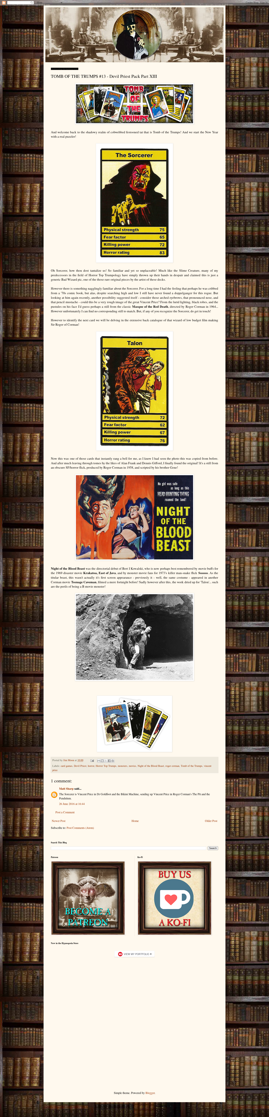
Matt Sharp (66, 788)
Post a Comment (64, 812)
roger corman (172, 766)
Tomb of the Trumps (191, 766)
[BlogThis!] (102, 761)
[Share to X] (106, 761)
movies (132, 766)
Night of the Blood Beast (151, 766)
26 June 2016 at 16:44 (72, 804)
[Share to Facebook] (109, 761)
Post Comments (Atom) (80, 828)
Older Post (211, 821)
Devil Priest (80, 766)
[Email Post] (92, 760)
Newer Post (58, 821)
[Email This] (99, 761)
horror (91, 766)
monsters (122, 766)
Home (135, 821)
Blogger (150, 1093)
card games (66, 766)
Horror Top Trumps (106, 766)
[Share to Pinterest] (113, 761)
